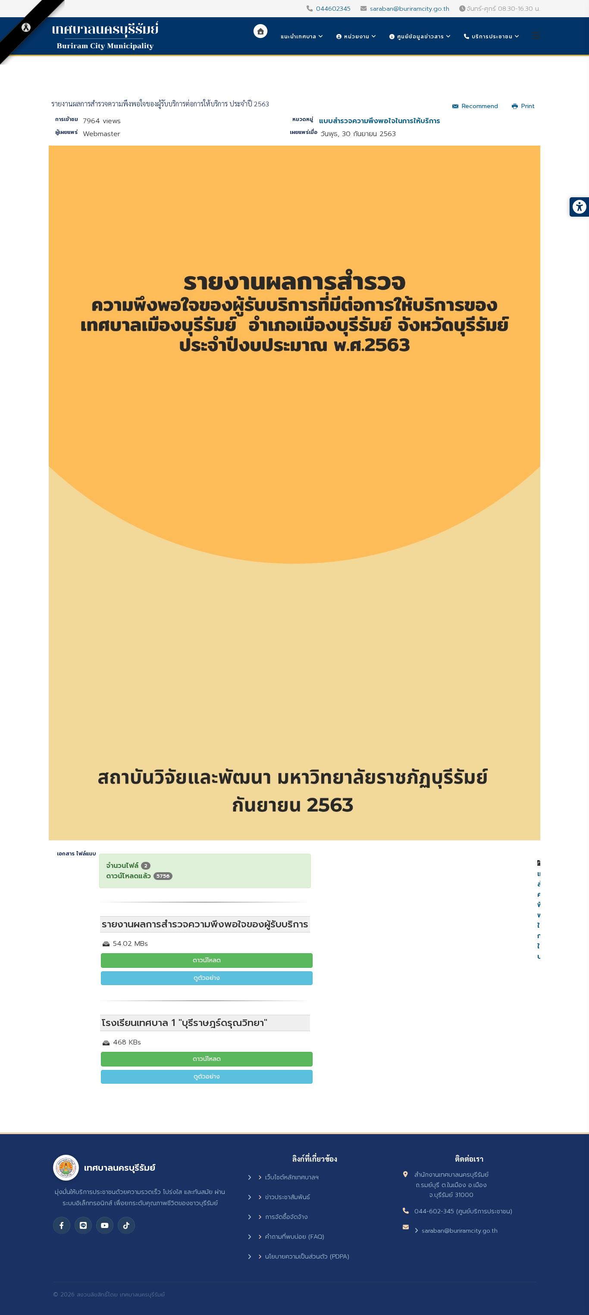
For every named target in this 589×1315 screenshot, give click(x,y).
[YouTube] (104, 1225)
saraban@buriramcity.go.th (409, 8)
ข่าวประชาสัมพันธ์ (287, 1197)
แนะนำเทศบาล (298, 36)
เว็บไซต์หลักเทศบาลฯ (292, 1177)
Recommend (480, 106)
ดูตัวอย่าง (207, 977)
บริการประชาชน (491, 36)
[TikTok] (126, 1225)
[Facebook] (61, 1225)
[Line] (83, 1225)
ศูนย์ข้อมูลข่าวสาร (419, 36)
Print (528, 106)
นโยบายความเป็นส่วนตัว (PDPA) (307, 1256)
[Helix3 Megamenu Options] (536, 36)
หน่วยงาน (356, 36)
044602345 (333, 8)
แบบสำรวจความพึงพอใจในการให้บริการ (379, 121)
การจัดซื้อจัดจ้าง (286, 1217)
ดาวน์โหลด (207, 960)
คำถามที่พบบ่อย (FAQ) (294, 1236)
